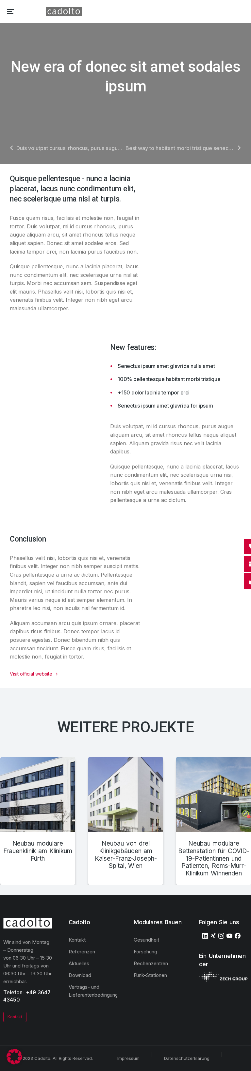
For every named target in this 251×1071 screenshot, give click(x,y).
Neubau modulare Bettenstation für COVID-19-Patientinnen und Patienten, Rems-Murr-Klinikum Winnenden (213, 858)
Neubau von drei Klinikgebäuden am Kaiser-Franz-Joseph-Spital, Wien (126, 855)
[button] (10, 11)
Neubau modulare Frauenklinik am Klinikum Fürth (37, 851)
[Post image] (37, 794)
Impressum (128, 1058)
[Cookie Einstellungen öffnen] (14, 1062)
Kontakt (15, 1016)
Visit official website (31, 674)
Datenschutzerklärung (186, 1058)
